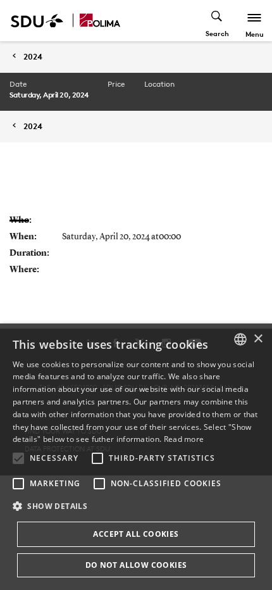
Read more (184, 439)
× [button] (258, 339)
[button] (18, 458)
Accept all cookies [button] (135, 534)
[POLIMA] (100, 20)
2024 (32, 57)
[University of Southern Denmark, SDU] (37, 20)
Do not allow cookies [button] (136, 565)
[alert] (136, 456)
